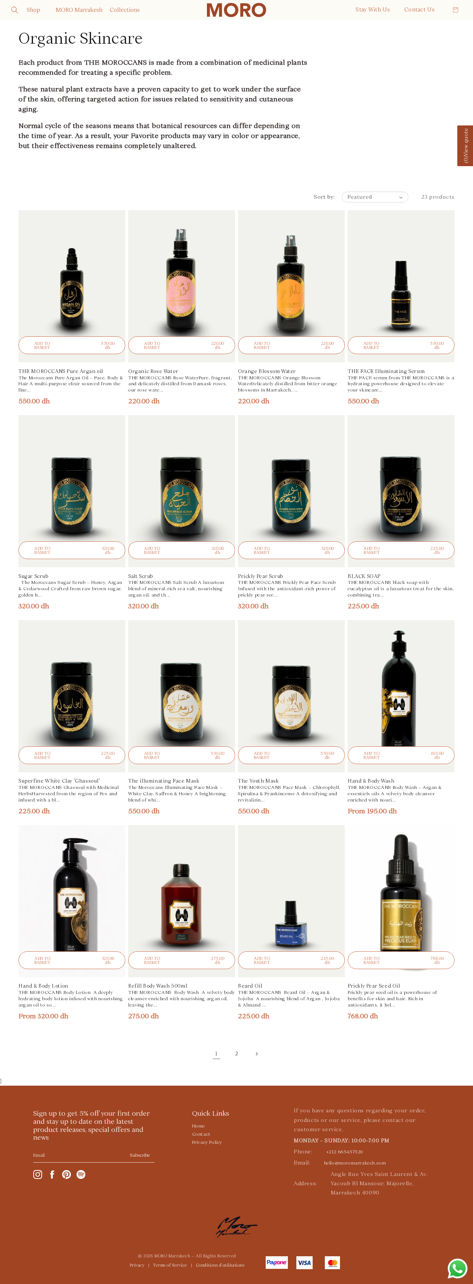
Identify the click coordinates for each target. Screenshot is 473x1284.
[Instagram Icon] (37, 1174)
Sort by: (324, 197)
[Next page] (256, 1054)
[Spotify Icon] (80, 1174)
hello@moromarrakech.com (355, 1163)
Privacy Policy (207, 1142)
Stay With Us (372, 9)
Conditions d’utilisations (220, 1265)
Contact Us (419, 9)
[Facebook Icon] (52, 1174)
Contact (201, 1134)
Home (198, 1126)
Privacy (137, 1265)
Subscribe (140, 1155)
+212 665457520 (344, 1151)
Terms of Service (170, 1265)
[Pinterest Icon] (66, 1174)
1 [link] (216, 1053)
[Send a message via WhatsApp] (457, 1268)
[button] (15, 10)
